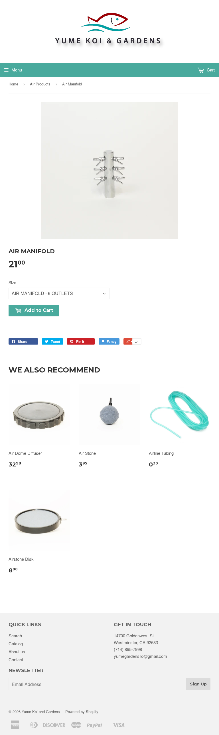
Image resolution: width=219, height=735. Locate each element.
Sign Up (198, 684)
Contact (16, 659)
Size (12, 282)
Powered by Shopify (81, 711)
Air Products (40, 84)
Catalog (16, 643)
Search (15, 635)
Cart (210, 70)
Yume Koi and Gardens (41, 711)
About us (17, 651)
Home (13, 84)
